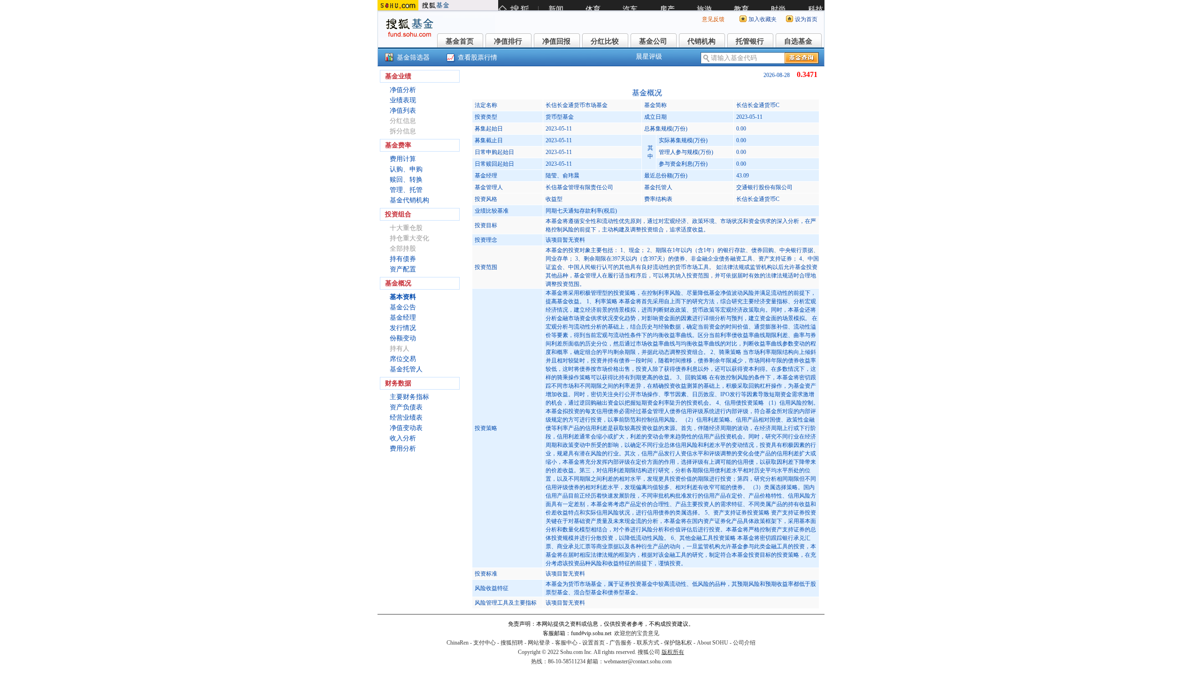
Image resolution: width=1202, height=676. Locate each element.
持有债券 (403, 258)
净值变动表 (406, 427)
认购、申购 (406, 169)
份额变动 (403, 338)
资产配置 (403, 269)
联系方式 (648, 642)
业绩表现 (403, 100)
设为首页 (806, 19)
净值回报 (556, 41)
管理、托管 (406, 189)
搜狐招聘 (512, 642)
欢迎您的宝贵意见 (636, 633)
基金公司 (653, 41)
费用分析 (403, 448)
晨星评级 (649, 56)
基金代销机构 (409, 200)
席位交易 (403, 358)
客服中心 (566, 642)
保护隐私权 (678, 642)
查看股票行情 (477, 57)
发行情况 (403, 327)
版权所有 (673, 652)
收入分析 (403, 438)
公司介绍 (744, 642)
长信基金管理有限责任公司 (579, 187)
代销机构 (701, 41)
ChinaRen (458, 642)
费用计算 (403, 158)
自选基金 (798, 41)
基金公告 (403, 307)
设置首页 (593, 642)
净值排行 (508, 41)
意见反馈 (713, 19)
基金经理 (403, 317)
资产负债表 (406, 407)
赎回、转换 (406, 179)
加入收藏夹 (762, 19)
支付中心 (484, 642)
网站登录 (539, 642)
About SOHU (712, 642)
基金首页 (460, 41)
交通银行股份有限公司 (764, 187)
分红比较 (605, 41)
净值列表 (403, 110)
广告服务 (620, 642)
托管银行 (750, 41)
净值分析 (403, 89)
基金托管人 (406, 369)
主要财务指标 (409, 396)
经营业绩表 (406, 417)
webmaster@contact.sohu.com (637, 661)
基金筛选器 (413, 57)
